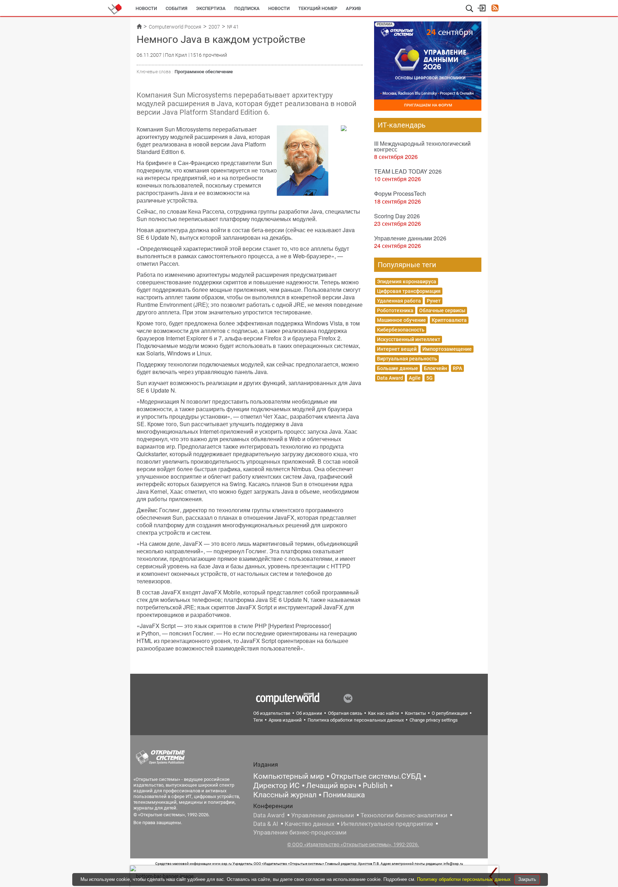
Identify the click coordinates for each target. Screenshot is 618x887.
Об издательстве (271, 713)
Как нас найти (383, 713)
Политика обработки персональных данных (356, 720)
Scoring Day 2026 (397, 216)
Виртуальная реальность (407, 359)
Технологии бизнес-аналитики (403, 815)
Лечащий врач (331, 785)
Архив (353, 8)
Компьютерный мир (288, 776)
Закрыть (527, 879)
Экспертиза (211, 8)
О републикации (450, 713)
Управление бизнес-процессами (300, 832)
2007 (214, 27)
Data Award (390, 378)
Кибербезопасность (401, 330)
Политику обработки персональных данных (464, 879)
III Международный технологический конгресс (422, 146)
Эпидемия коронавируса (406, 281)
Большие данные (397, 368)
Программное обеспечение (204, 71)
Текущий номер (317, 8)
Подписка (247, 8)
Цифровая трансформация (409, 291)
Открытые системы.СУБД (376, 776)
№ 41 (233, 27)
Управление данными (322, 815)
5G (429, 378)
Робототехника (395, 310)
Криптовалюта (449, 320)
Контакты (415, 713)
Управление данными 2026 (410, 238)
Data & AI (265, 823)
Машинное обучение (401, 320)
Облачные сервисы (442, 310)
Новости (146, 8)
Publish (375, 785)
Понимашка (344, 795)
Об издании (309, 713)
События (176, 8)
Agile (415, 378)
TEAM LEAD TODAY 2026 (408, 171)
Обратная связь (345, 713)
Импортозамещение (447, 349)
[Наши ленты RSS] (494, 8)
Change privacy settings (433, 720)
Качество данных (309, 823)
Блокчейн (435, 368)
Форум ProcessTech (400, 193)
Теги (258, 720)
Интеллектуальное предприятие (387, 823)
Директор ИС (276, 785)
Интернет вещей (397, 349)
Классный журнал (285, 795)
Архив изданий (285, 720)
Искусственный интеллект (408, 339)
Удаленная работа (399, 301)
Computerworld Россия (175, 27)
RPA (457, 368)
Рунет (434, 301)
